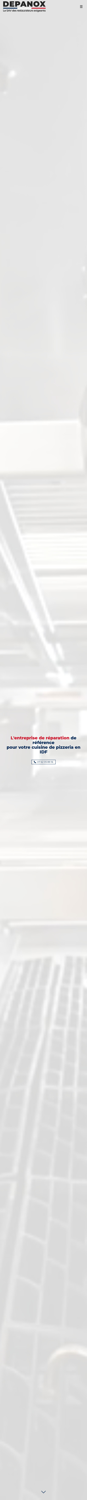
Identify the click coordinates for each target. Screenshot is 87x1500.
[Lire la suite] (43, 1490)
